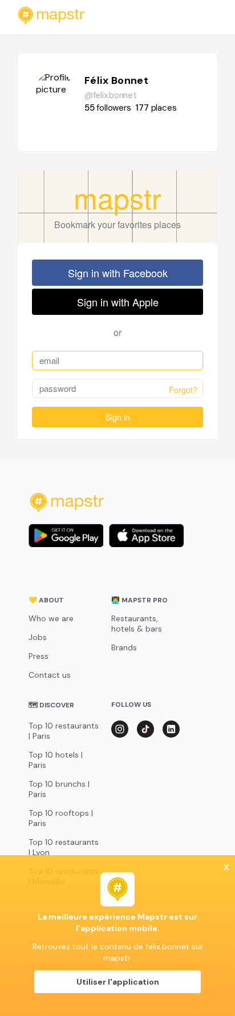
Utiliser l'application (117, 982)
